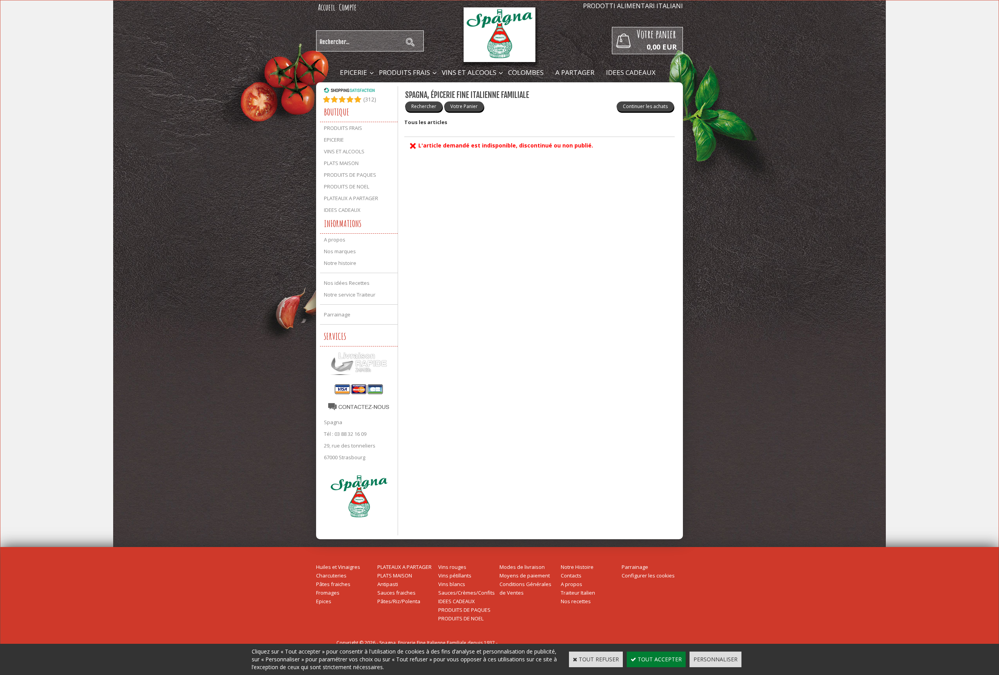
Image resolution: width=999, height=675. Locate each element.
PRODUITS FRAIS (404, 72)
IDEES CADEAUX (631, 72)
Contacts (571, 575)
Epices (323, 601)
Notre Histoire (577, 566)
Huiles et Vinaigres (338, 566)
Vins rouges (452, 566)
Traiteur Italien (578, 592)
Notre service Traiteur (349, 294)
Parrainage (337, 314)
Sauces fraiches (396, 592)
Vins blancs (451, 584)
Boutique (336, 112)
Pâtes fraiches (333, 584)
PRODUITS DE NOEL (346, 186)
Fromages (328, 592)
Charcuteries (331, 575)
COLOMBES (526, 72)
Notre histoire (340, 262)
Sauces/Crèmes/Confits (466, 592)
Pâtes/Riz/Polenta (398, 601)
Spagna (333, 422)
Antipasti (387, 584)
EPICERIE (353, 72)
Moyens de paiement (525, 575)
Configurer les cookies (648, 575)
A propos (334, 239)
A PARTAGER (574, 72)
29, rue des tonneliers (349, 445)
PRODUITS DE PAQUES (350, 174)
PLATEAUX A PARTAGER (351, 198)
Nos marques (340, 251)
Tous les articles (425, 122)
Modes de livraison (522, 566)
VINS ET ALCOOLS (469, 72)
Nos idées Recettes (347, 282)
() (369, 99)
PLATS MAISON (341, 163)
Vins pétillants (454, 575)
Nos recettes (576, 601)
